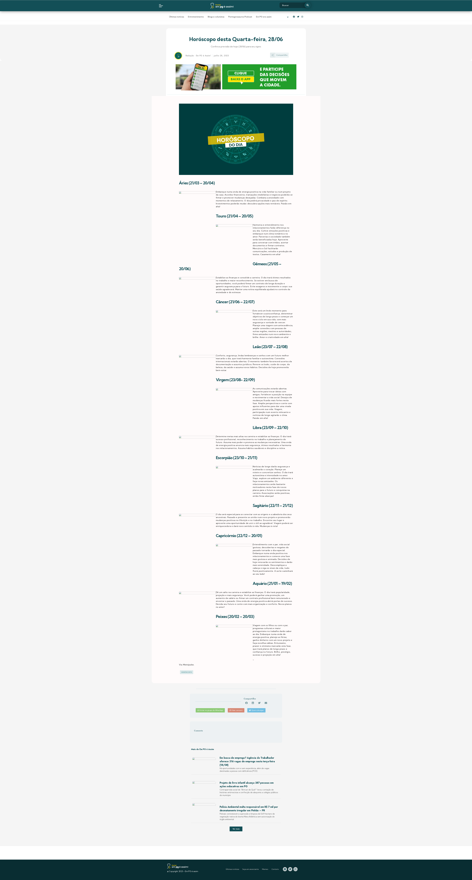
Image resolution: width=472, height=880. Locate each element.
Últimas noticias (232, 869)
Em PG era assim (264, 16)
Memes (265, 869)
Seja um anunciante (250, 869)
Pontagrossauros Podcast (240, 16)
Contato (275, 869)
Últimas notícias (176, 16)
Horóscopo (186, 672)
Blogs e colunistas (216, 16)
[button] (246, 703)
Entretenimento (196, 16)
